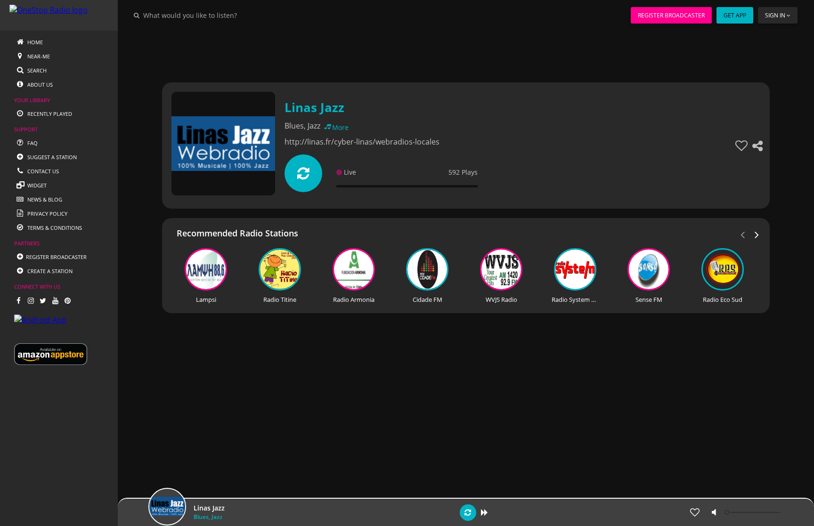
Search (36, 70)
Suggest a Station (51, 157)
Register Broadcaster (671, 15)
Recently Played (49, 113)
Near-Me (38, 56)
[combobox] (218, 15)
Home (34, 42)
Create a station (49, 271)
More (340, 127)
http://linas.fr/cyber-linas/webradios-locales (362, 142)
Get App (735, 15)
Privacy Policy (46, 213)
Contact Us (42, 171)
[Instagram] (30, 300)
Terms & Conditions (54, 227)
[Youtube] (55, 300)
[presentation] (757, 234)
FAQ (32, 142)
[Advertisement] (440, 52)
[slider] (753, 512)
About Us (39, 84)
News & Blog (44, 199)
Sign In (775, 15)
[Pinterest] (67, 300)
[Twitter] (43, 300)
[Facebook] (18, 300)
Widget (36, 185)
